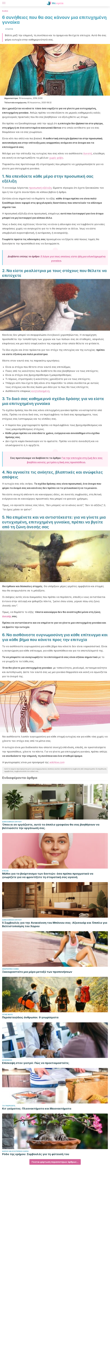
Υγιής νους (7, 1015)
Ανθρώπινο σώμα (10, 969)
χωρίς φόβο (56, 157)
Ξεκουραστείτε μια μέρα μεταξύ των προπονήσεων (37, 971)
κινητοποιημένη (40, 391)
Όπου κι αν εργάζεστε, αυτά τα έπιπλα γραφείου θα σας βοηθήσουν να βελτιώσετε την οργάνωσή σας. (50, 826)
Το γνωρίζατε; (9, 1106)
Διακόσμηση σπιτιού (12, 822)
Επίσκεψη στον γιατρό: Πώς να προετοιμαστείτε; (35, 1063)
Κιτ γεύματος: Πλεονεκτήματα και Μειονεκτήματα (36, 1108)
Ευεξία (5, 11)
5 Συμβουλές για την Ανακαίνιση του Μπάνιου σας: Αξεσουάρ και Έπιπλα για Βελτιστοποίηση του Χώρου (54, 924)
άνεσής (6, 616)
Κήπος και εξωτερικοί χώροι (15, 1151)
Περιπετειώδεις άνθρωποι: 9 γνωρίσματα (30, 1017)
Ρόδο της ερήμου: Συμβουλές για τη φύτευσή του (35, 1154)
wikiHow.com (56, 762)
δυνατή (87, 153)
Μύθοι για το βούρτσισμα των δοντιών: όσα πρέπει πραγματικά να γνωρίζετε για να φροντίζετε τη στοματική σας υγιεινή (47, 875)
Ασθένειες (7, 1060)
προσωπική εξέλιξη (40, 187)
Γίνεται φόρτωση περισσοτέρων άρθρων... (55, 1162)
